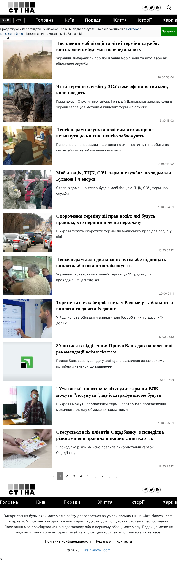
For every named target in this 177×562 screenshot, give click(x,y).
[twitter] (151, 7)
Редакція (103, 541)
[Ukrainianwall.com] (21, 7)
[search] (169, 7)
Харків (170, 20)
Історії (145, 20)
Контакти (124, 541)
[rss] (157, 7)
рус (19, 20)
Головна (45, 20)
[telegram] (145, 7)
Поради (93, 20)
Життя (120, 20)
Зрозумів (169, 31)
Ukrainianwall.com (96, 550)
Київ (69, 20)
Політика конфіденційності (68, 541)
